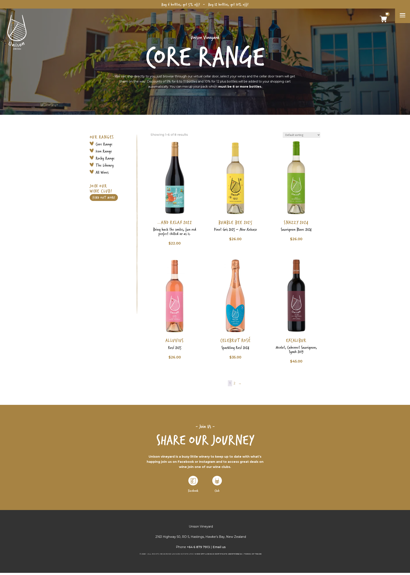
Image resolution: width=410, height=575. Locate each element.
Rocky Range (105, 158)
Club (217, 490)
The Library (105, 165)
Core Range (104, 144)
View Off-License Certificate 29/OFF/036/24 (218, 554)
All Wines (102, 172)
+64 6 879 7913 (198, 547)
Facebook (193, 490)
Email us (219, 547)
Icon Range (104, 151)
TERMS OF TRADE (253, 554)
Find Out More (103, 197)
